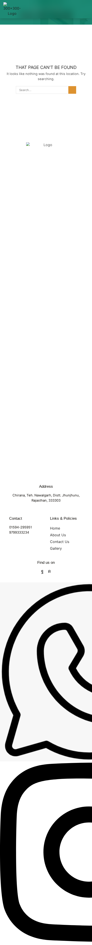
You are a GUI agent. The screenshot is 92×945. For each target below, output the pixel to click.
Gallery (56, 548)
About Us (58, 535)
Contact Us (59, 541)
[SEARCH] (72, 90)
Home (55, 528)
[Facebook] (42, 571)
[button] (87, 9)
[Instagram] (49, 571)
